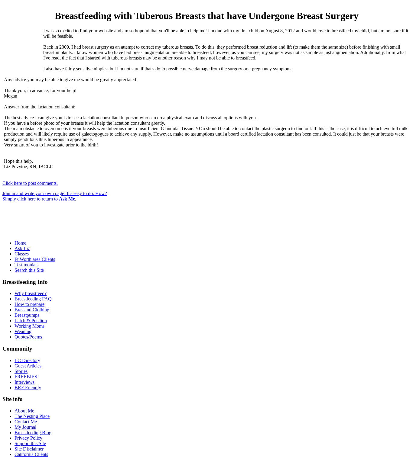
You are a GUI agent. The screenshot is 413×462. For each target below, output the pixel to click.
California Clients (31, 454)
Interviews (24, 382)
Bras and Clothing (32, 309)
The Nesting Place (32, 416)
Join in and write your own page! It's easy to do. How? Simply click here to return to (54, 196)
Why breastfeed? (31, 293)
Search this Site (29, 270)
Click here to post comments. (30, 183)
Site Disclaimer (29, 448)
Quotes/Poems (28, 336)
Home (20, 242)
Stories (21, 371)
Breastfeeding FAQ (33, 298)
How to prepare (29, 304)
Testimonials (26, 264)
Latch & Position (31, 320)
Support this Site (30, 443)
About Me (24, 410)
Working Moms (29, 326)
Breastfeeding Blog (33, 432)
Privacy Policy (28, 438)
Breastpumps (27, 315)
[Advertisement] (23, 50)
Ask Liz (22, 248)
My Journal (25, 427)
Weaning (23, 331)
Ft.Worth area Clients (35, 259)
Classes (22, 253)
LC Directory (27, 360)
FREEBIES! (27, 376)
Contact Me (26, 421)
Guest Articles (28, 365)
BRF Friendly (28, 387)
